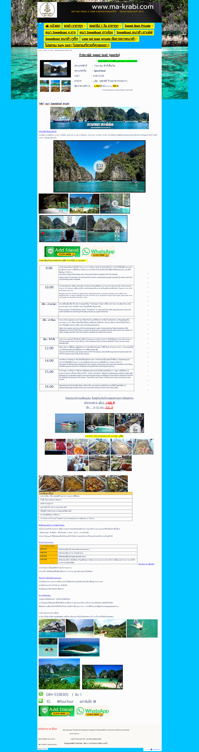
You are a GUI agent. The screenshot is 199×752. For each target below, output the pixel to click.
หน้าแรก (40, 50)
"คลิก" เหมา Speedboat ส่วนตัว (54, 104)
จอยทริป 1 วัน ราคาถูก (48, 50)
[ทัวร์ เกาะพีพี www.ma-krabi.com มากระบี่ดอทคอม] (55, 68)
